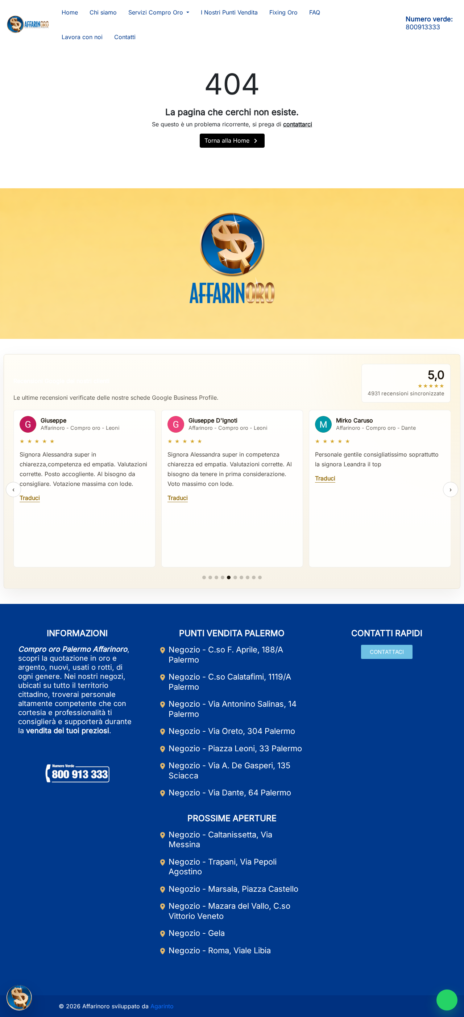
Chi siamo (103, 12)
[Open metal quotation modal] (19, 997)
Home (70, 12)
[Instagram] (376, 23)
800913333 (423, 27)
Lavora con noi (82, 37)
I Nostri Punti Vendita (229, 12)
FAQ (314, 12)
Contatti (125, 37)
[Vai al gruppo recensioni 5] (229, 577)
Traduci (30, 497)
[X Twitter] (249, 320)
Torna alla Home (232, 140)
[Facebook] (351, 23)
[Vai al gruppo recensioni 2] (210, 577)
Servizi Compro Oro (156, 12)
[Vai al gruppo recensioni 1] (204, 577)
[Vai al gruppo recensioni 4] (222, 577)
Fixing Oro (283, 12)
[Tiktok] (389, 23)
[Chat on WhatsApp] (446, 999)
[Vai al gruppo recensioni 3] (216, 577)
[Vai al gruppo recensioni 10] (260, 577)
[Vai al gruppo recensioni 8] (247, 577)
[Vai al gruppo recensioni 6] (235, 577)
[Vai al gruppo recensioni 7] (241, 577)
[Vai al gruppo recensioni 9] (254, 577)
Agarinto (162, 1006)
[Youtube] (364, 23)
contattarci (297, 124)
